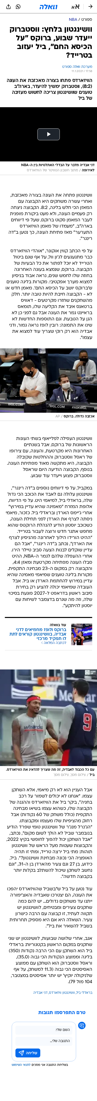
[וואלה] (48, 6)
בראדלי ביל (84, 993)
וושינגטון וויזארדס (62, 993)
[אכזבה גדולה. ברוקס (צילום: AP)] (48, 384)
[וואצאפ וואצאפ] (18, 6)
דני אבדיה (40, 993)
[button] (75, 6)
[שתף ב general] (8, 6)
